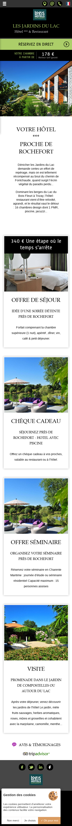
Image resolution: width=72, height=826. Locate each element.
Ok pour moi (50, 820)
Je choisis (30, 820)
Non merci (12, 820)
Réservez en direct (36, 44)
